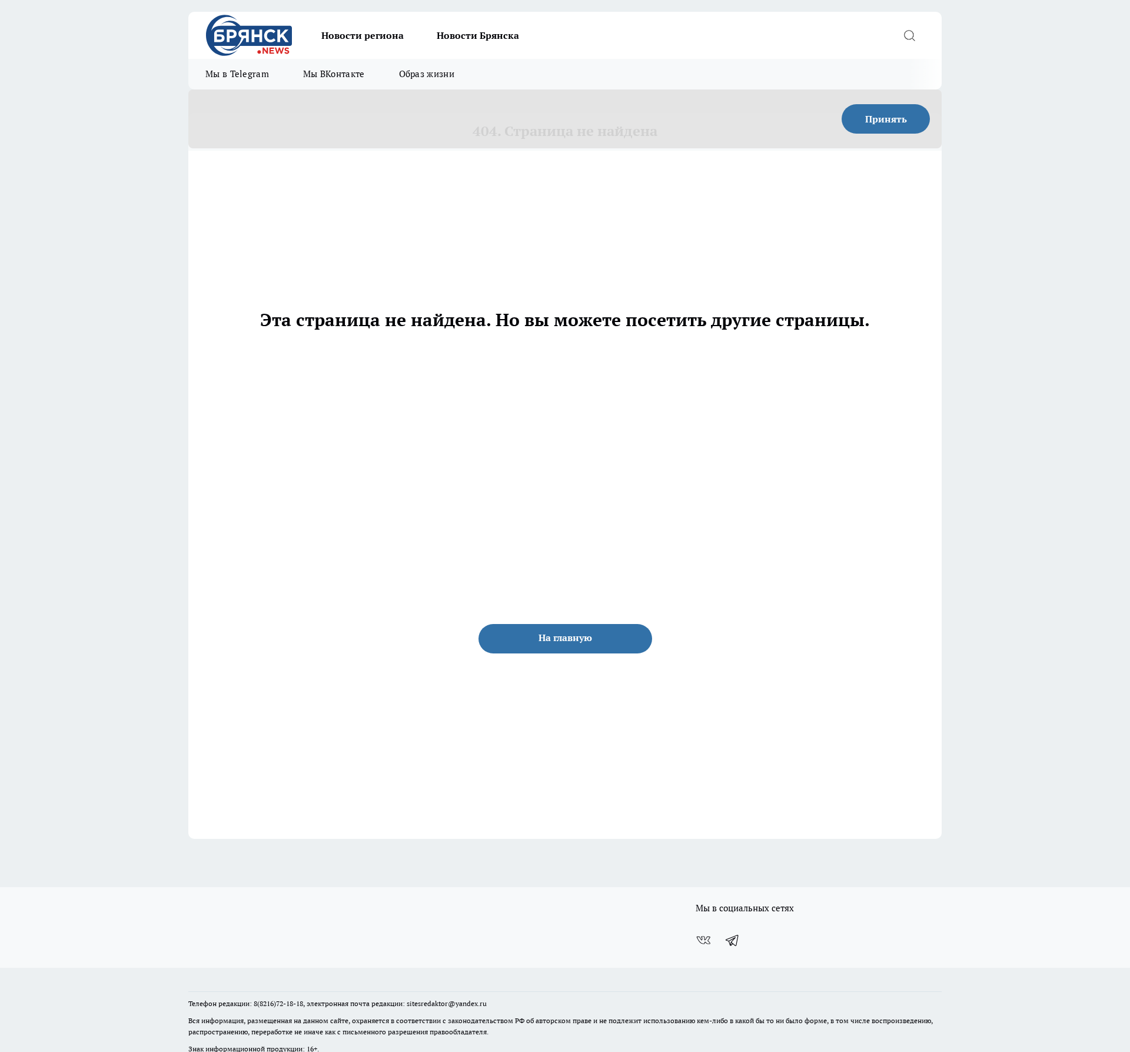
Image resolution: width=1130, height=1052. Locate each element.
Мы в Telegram (237, 73)
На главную (565, 637)
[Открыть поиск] (909, 35)
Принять (886, 119)
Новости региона (362, 35)
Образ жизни (426, 73)
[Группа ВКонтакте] (703, 940)
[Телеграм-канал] (732, 940)
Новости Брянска (478, 35)
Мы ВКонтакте (334, 73)
